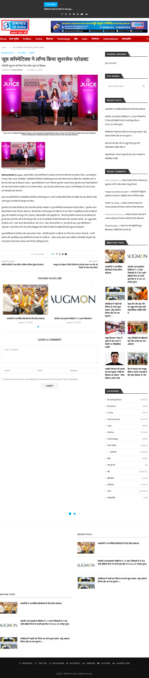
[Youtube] (82, 14)
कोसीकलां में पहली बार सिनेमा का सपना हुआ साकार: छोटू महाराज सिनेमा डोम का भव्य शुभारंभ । (113, 310)
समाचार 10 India (112, 203)
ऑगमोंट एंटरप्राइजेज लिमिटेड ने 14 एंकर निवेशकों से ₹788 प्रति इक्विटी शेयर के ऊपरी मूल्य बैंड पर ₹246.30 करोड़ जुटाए (125, 120)
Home (3, 38)
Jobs (84, 38)
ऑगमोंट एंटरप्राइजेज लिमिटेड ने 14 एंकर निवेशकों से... (73, 318)
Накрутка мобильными (116, 191)
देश (127, 471)
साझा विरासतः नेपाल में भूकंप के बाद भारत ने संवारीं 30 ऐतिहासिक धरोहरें (113, 342)
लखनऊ (129, 451)
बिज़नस (49, 38)
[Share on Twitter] (60, 254)
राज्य (127, 491)
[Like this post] (54, 254)
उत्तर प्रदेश (14, 38)
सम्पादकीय (126, 38)
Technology (63, 38)
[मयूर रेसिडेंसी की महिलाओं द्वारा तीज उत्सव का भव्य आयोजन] (138, 327)
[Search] (147, 39)
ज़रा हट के (127, 465)
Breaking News (127, 399)
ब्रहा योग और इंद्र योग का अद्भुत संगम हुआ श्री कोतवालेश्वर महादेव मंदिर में (137, 308)
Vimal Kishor (17, 69)
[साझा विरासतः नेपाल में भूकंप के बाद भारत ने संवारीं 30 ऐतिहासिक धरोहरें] (115, 327)
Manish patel (111, 225)
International (110, 38)
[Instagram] (70, 14)
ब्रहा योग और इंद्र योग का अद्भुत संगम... (56, 9)
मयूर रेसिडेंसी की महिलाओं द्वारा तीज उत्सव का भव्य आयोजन (137, 341)
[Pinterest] (74, 14)
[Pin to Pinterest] (63, 254)
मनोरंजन (95, 38)
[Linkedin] (78, 14)
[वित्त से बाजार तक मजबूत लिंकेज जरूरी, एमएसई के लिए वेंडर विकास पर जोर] (138, 358)
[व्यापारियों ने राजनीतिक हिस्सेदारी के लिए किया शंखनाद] (25, 299)
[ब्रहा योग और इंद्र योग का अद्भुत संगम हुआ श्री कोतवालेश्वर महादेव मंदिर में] (138, 293)
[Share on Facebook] (56, 254)
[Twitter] (66, 14)
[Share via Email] (66, 254)
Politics (27, 38)
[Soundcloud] (86, 14)
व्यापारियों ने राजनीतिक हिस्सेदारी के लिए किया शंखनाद (26, 318)
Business (127, 406)
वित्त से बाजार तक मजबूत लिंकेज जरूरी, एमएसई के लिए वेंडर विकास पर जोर (137, 372)
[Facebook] (62, 14)
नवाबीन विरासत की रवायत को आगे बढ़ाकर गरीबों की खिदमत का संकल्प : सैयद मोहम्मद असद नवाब (115, 373)
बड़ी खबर (127, 478)
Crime (39, 38)
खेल (76, 38)
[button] (60, 4)
